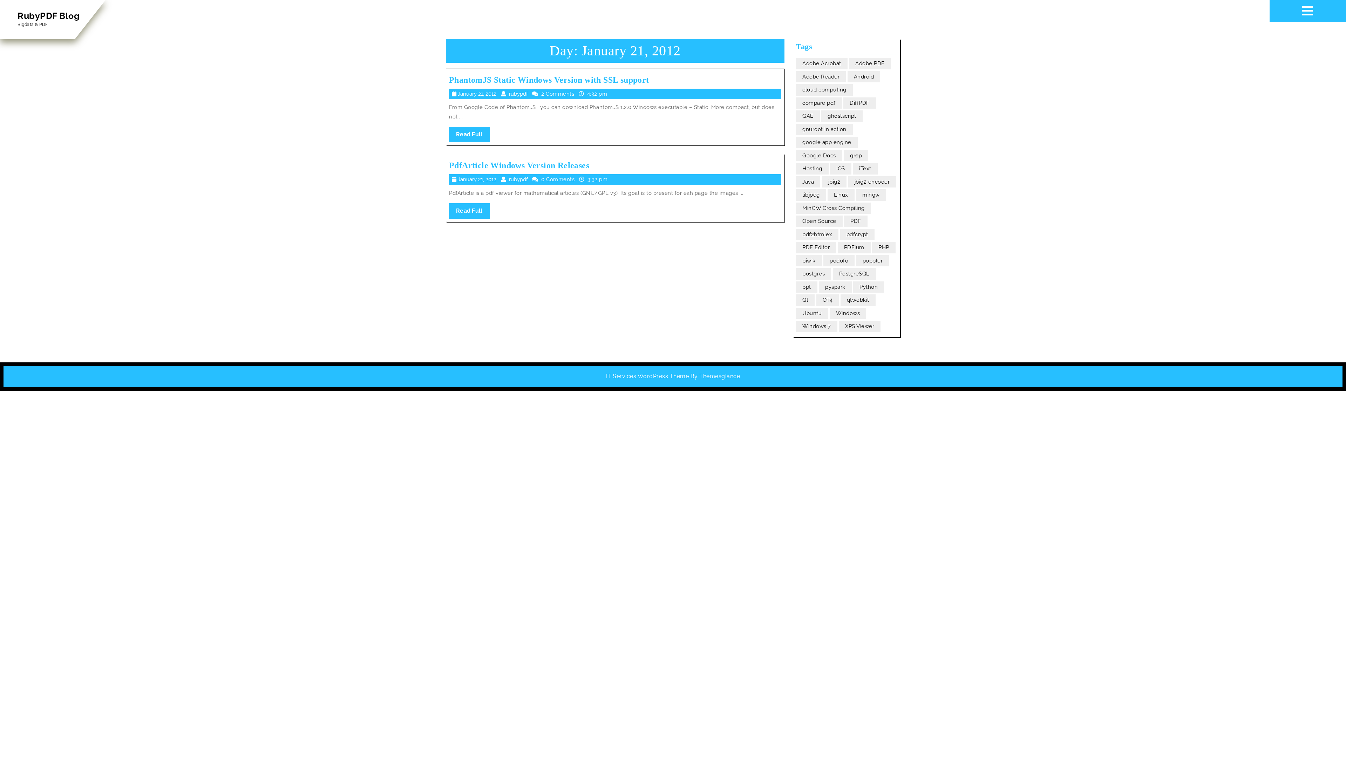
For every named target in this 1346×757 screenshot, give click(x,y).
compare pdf (819, 103)
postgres (813, 274)
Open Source (819, 221)
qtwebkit (858, 300)
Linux (841, 195)
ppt (806, 287)
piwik (809, 261)
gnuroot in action (824, 129)
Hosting (812, 168)
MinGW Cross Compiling (833, 208)
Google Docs (819, 155)
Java (808, 182)
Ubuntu (812, 313)
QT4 (828, 300)
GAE (808, 116)
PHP (883, 247)
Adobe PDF (870, 63)
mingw (871, 195)
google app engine (826, 142)
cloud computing (824, 90)
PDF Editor (816, 247)
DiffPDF (860, 103)
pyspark (835, 287)
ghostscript (842, 116)
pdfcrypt (857, 234)
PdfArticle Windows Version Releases (519, 165)
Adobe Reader (820, 77)
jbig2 (834, 182)
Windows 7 (816, 326)
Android (864, 77)
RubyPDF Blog (49, 16)
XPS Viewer (859, 326)
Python (868, 287)
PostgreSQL (854, 274)
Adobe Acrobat (821, 63)
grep (856, 155)
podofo (839, 261)
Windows (848, 313)
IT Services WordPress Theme (647, 376)
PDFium (854, 247)
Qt (805, 300)
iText (865, 168)
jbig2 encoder (872, 182)
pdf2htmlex (817, 234)
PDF (855, 221)
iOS (840, 168)
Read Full (473, 136)
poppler (873, 261)
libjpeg (811, 195)
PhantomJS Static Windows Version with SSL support (549, 79)
